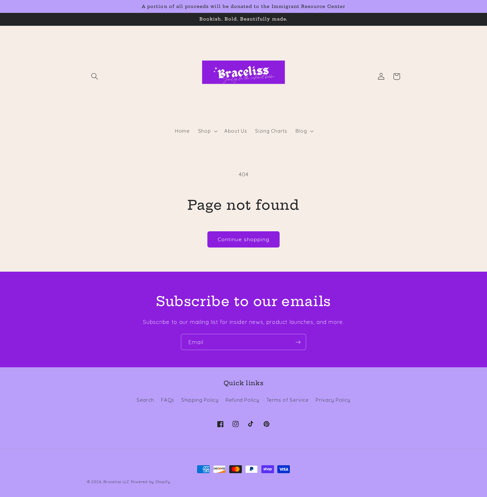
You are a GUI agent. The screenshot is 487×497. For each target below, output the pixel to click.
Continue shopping (243, 239)
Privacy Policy (333, 400)
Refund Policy (242, 400)
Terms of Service (287, 400)
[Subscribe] (298, 342)
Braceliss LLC (116, 481)
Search (145, 400)
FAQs (167, 400)
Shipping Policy (199, 400)
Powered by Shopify (150, 481)
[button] (94, 76)
